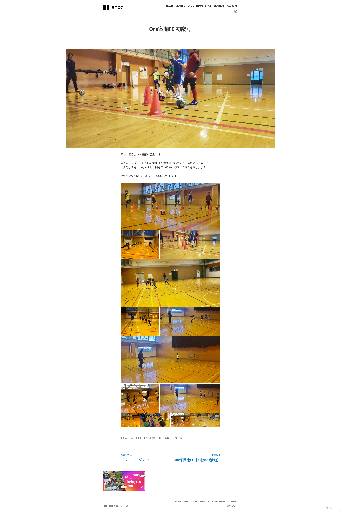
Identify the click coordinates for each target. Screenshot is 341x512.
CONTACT (232, 6)
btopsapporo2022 (132, 438)
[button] (170, 206)
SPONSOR (219, 6)
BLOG (208, 6)
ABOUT (179, 6)
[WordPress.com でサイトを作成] (127, 505)
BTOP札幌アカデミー (114, 505)
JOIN (189, 6)
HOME (169, 6)
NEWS (199, 6)
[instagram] (236, 11)
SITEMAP (231, 501)
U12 (180, 438)
